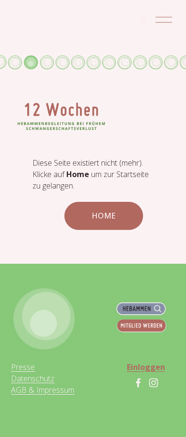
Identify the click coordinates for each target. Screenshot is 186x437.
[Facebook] (138, 382)
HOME (103, 215)
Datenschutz (32, 378)
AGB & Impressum (42, 390)
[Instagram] (153, 382)
